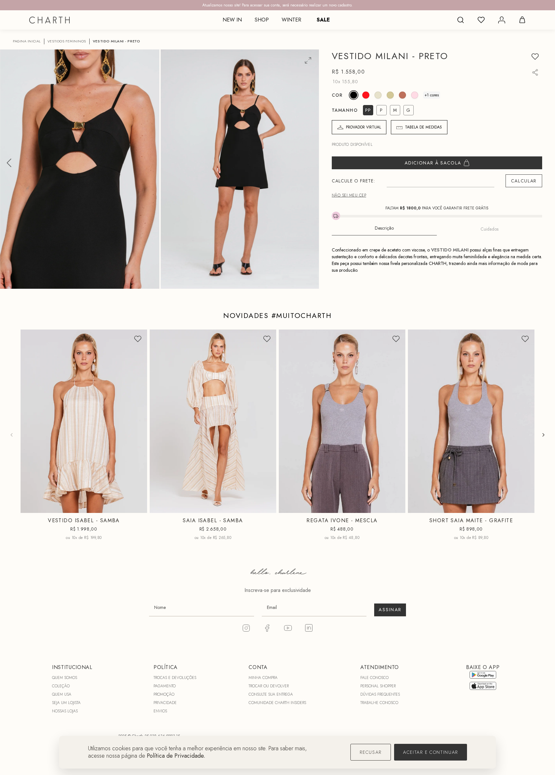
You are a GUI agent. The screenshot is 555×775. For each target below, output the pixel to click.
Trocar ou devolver (269, 686)
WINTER (291, 19)
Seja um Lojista (66, 703)
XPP (448, 508)
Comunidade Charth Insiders (277, 703)
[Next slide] (543, 435)
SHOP (262, 19)
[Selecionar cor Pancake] (414, 95)
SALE (323, 19)
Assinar (390, 609)
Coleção (61, 686)
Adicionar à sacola (433, 163)
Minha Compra (263, 678)
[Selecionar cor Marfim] (378, 95)
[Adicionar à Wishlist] (535, 56)
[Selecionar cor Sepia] (390, 95)
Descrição (384, 228)
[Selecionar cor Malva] (402, 95)
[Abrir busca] (460, 20)
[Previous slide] (11, 435)
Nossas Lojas (65, 711)
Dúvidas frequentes (380, 694)
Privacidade (165, 703)
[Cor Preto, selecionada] (353, 95)
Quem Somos (64, 678)
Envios (160, 711)
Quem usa (61, 694)
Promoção (164, 694)
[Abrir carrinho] (522, 20)
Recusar (371, 752)
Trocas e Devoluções (175, 678)
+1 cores (432, 95)
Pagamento (165, 686)
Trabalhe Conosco (379, 703)
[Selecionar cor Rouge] (365, 95)
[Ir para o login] (502, 20)
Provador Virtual (363, 127)
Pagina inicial (27, 41)
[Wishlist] (481, 20)
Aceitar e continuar (430, 752)
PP (66, 508)
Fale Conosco (374, 678)
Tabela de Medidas (423, 127)
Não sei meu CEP (349, 195)
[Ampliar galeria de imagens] (308, 60)
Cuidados (489, 229)
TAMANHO (345, 110)
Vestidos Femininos (67, 41)
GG (365, 508)
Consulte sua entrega (271, 694)
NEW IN (232, 19)
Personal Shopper (378, 686)
